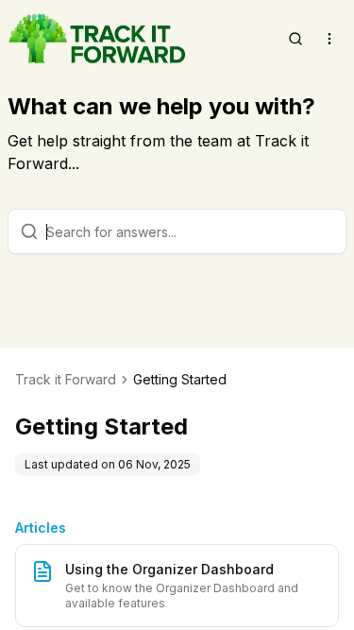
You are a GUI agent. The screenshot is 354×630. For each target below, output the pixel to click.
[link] (180, 379)
